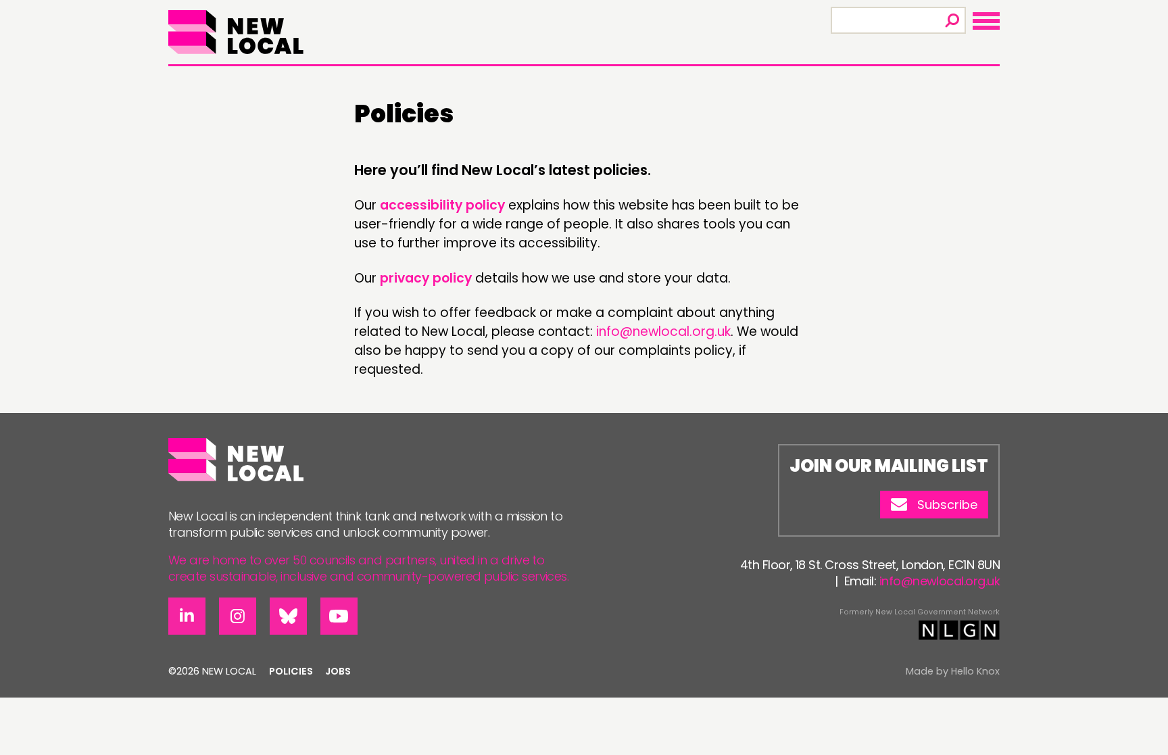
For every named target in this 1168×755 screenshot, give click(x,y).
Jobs (338, 671)
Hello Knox (975, 671)
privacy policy (426, 278)
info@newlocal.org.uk (663, 331)
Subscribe (947, 504)
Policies (291, 671)
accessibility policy (442, 205)
